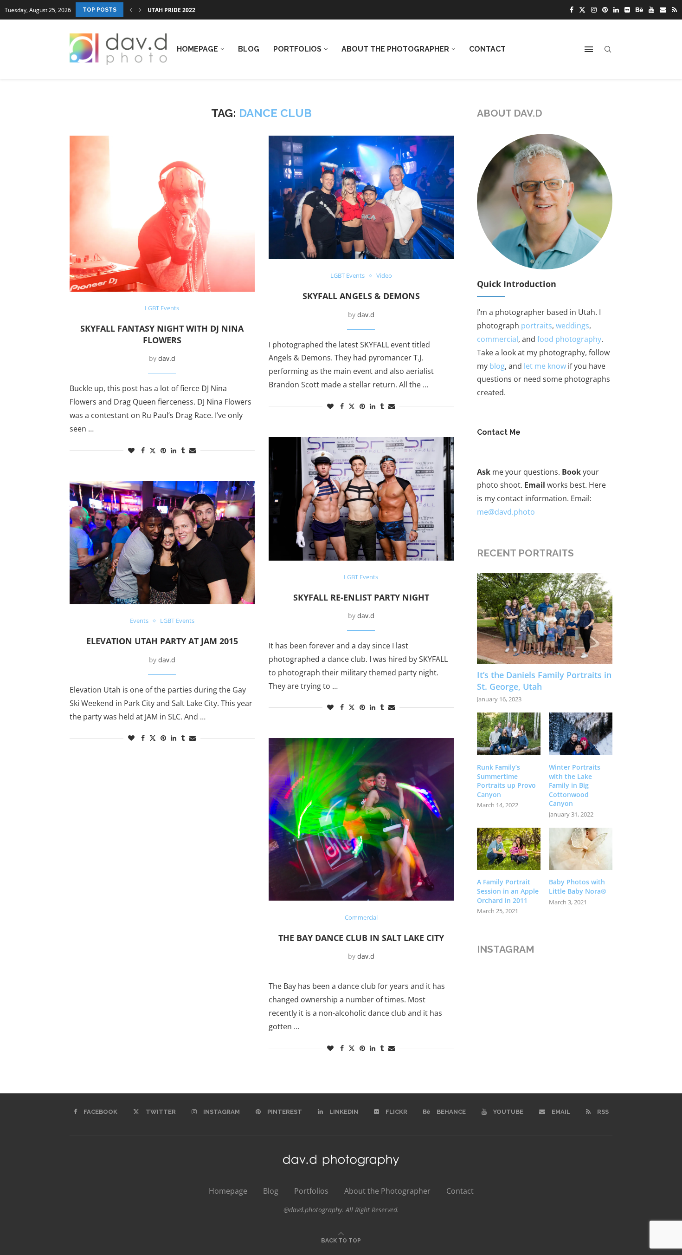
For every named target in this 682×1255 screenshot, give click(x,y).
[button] (131, 9)
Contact (487, 49)
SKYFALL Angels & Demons (361, 295)
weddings (572, 325)
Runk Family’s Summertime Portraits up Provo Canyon (506, 781)
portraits (536, 325)
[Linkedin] (616, 9)
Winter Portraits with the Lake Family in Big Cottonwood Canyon (574, 785)
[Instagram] (594, 9)
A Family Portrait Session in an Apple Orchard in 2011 (508, 890)
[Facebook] (571, 9)
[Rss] (674, 9)
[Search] (607, 49)
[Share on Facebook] (143, 450)
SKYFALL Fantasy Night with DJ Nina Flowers (162, 334)
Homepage (197, 49)
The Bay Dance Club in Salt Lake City (361, 937)
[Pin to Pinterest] (163, 450)
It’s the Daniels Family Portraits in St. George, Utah (544, 680)
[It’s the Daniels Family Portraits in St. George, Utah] (545, 618)
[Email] (663, 9)
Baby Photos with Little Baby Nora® (577, 886)
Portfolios (297, 49)
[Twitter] (582, 9)
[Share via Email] (192, 450)
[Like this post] (131, 450)
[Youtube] (651, 9)
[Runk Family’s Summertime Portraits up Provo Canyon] (508, 733)
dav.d (166, 358)
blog (497, 366)
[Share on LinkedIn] (173, 450)
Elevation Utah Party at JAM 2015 (162, 641)
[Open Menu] (589, 49)
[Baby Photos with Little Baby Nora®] (580, 849)
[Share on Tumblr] (183, 450)
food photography (569, 339)
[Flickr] (627, 9)
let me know (545, 366)
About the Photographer (395, 49)
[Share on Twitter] (152, 450)
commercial (497, 339)
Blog (248, 49)
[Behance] (639, 9)
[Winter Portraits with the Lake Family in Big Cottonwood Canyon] (580, 733)
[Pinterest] (605, 9)
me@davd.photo (506, 512)
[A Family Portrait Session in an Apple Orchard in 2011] (508, 849)
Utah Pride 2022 (171, 10)
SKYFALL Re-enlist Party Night (361, 597)
